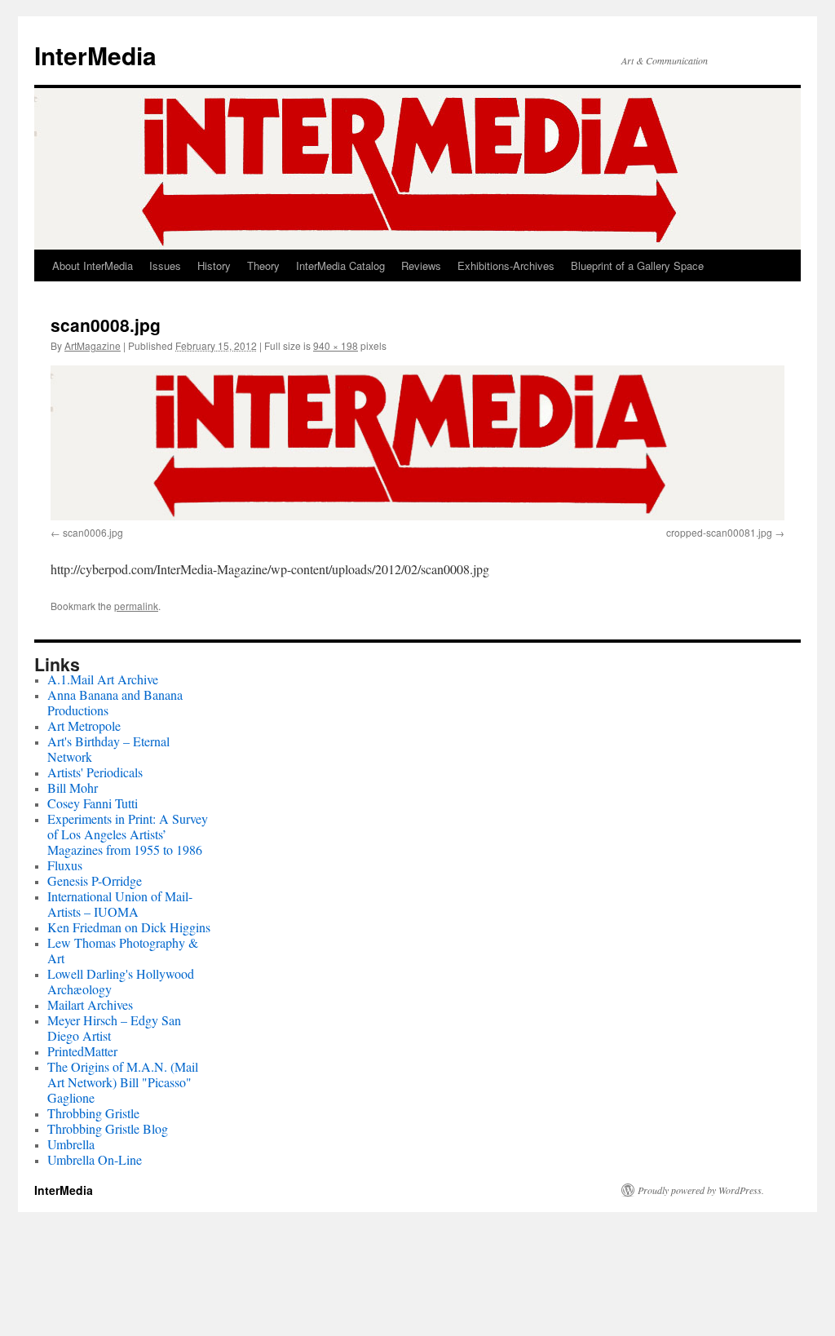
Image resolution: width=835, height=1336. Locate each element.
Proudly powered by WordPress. (701, 1190)
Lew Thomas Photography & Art (122, 950)
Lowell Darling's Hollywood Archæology (120, 981)
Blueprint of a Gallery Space (637, 265)
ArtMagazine (92, 345)
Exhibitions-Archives (505, 265)
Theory (263, 265)
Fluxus (64, 865)
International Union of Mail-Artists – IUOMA (119, 903)
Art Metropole (84, 725)
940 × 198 (335, 345)
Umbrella (71, 1143)
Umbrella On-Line (94, 1159)
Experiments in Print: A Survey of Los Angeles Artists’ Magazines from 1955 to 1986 (127, 834)
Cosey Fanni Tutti (92, 803)
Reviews (421, 265)
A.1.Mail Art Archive (102, 679)
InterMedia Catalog (340, 265)
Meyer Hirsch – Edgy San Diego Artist (114, 1027)
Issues (165, 265)
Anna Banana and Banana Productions (115, 702)
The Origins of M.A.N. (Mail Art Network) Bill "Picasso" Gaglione (122, 1082)
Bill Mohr (72, 787)
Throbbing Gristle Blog (107, 1128)
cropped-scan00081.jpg (719, 532)
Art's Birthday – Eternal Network (108, 748)
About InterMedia (92, 265)
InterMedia (95, 55)
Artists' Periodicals (95, 772)
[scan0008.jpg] (417, 442)
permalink (136, 606)
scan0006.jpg (93, 532)
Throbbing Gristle (93, 1112)
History (214, 265)
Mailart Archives (90, 1004)
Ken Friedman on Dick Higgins (128, 927)
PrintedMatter (82, 1051)
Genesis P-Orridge (94, 880)
